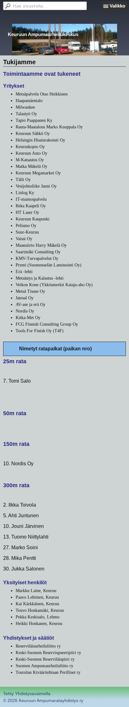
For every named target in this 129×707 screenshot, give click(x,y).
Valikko (117, 5)
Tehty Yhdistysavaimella (26, 693)
